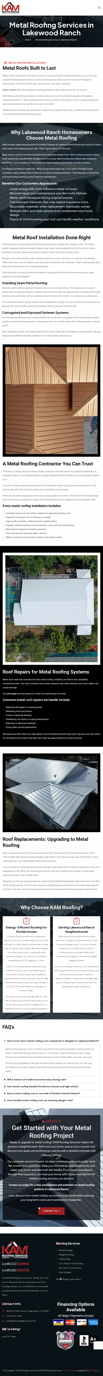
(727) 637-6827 (14, 1316)
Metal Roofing (65, 1250)
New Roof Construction (70, 1267)
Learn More (75, 1279)
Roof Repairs (65, 1272)
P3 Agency (95, 1370)
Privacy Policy (69, 1370)
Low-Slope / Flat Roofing (71, 1263)
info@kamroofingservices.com (21, 1321)
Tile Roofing (64, 1259)
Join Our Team (9, 1336)
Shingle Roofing (66, 1254)
